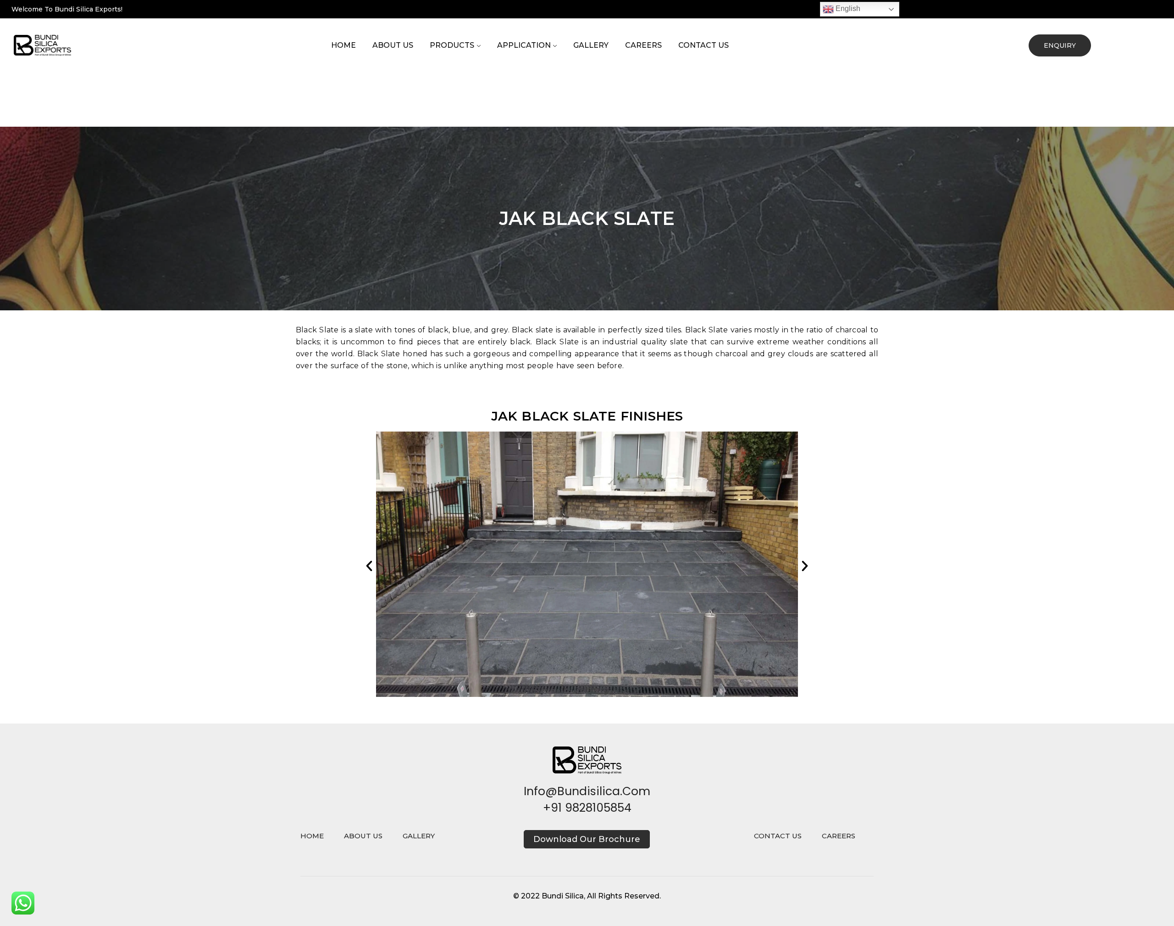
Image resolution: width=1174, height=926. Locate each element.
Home (343, 45)
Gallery (591, 45)
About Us (392, 45)
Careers (643, 45)
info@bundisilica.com (587, 791)
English (847, 8)
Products (452, 45)
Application (524, 45)
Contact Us (703, 45)
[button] (369, 566)
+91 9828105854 (587, 808)
